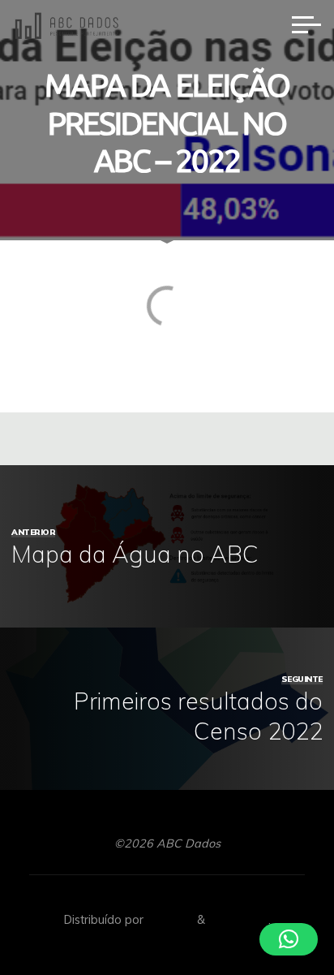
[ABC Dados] (66, 24)
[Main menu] (306, 24)
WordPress (238, 919)
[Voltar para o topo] (271, 912)
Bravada (168, 919)
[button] (288, 939)
